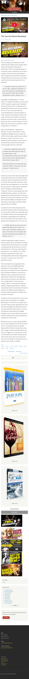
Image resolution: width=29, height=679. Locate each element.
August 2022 (7, 592)
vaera (3, 346)
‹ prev (11, 605)
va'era (11, 346)
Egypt (20, 346)
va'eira (7, 346)
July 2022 (6, 594)
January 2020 (7, 603)
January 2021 (7, 600)
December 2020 (8, 601)
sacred (25, 346)
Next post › (19, 351)
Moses (16, 346)
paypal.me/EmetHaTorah (7, 647)
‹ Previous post (11, 351)
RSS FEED (14, 512)
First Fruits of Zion (4, 659)
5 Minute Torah (8, 39)
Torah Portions (4, 663)
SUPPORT (6, 617)
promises (12, 348)
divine (3, 348)
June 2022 (7, 595)
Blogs (6, 15)
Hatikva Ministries (4, 661)
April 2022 (7, 598)
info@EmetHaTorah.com (6, 643)
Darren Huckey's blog (12, 15)
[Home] (6, 3)
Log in (4, 582)
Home (2, 15)
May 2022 (7, 597)
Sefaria (2, 662)
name (7, 348)
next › (18, 605)
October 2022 (7, 590)
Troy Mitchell (3, 664)
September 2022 (8, 591)
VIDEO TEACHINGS (14, 9)
